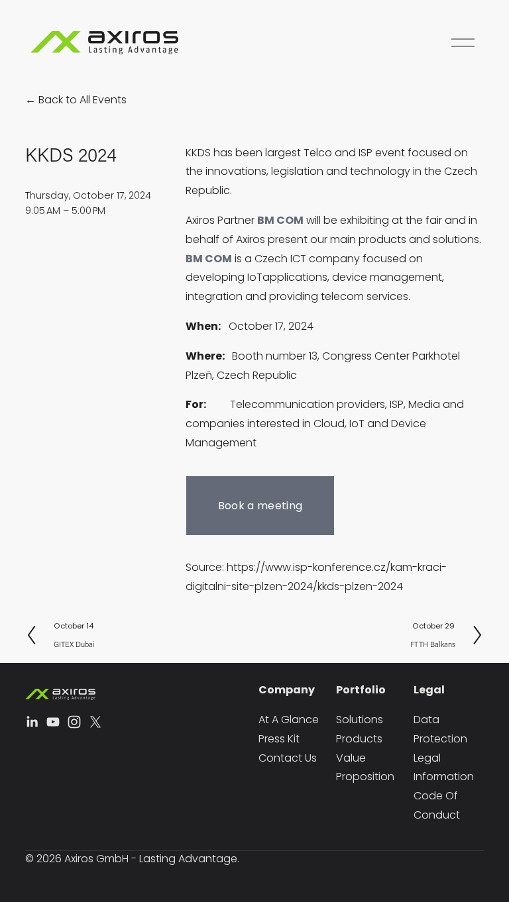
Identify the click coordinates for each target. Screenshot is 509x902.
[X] (95, 721)
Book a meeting (260, 505)
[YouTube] (53, 721)
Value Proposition (365, 767)
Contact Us (287, 758)
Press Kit (279, 738)
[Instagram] (74, 721)
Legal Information (444, 767)
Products (359, 738)
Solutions (359, 719)
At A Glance (288, 719)
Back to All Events (82, 99)
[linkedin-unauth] (31, 721)
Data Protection (440, 729)
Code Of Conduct (437, 805)
